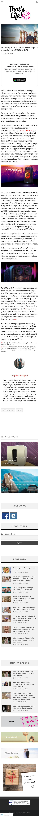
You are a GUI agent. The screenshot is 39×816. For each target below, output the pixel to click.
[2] (15, 319)
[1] (26, 309)
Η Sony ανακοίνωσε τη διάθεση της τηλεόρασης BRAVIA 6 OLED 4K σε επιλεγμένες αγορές (25, 618)
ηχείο (19, 410)
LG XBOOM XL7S (25, 130)
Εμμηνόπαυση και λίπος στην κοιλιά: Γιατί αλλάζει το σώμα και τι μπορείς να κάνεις (24, 629)
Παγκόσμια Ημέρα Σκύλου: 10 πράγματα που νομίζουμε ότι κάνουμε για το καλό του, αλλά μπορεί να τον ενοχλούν (24, 696)
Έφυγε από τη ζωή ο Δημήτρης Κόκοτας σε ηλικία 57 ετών (23, 707)
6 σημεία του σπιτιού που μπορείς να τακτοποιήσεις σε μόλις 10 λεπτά (23, 598)
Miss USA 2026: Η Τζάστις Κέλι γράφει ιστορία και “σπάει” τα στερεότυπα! (24, 640)
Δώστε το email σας (8, 534)
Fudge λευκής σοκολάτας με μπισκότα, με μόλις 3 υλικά (23, 589)
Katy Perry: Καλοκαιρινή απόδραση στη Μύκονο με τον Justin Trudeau (23, 684)
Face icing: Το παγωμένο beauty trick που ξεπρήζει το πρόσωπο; (24, 608)
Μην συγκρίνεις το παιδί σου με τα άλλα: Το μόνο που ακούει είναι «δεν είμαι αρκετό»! (24, 579)
